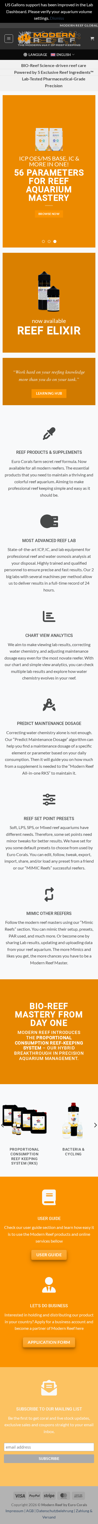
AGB (30, 1510)
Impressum (14, 1510)
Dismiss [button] (57, 18)
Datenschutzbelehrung (54, 1510)
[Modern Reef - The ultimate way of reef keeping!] (49, 38)
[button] (8, 38)
